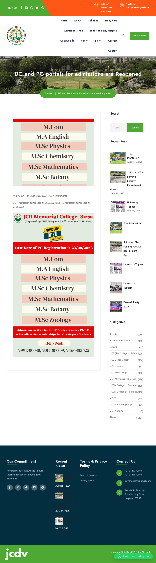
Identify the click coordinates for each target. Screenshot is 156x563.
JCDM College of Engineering (124, 385)
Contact (112, 51)
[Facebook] (21, 8)
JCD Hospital (116, 366)
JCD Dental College (119, 359)
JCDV (113, 398)
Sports (85, 40)
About (77, 20)
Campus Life (67, 40)
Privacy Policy (87, 480)
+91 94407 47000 (133, 470)
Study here (111, 20)
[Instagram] (31, 8)
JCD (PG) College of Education (125, 353)
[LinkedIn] (26, 8)
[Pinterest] (42, 8)
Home (64, 20)
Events (113, 334)
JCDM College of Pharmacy (124, 391)
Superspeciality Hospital (103, 30)
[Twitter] (37, 8)
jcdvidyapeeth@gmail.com (137, 7)
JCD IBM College (118, 372)
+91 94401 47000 (133, 474)
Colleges (93, 20)
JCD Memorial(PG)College (123, 379)
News (98, 40)
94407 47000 (106, 7)
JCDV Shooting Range (121, 404)
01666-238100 (107, 11)
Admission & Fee (73, 30)
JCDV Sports (116, 411)
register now (139, 36)
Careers (112, 40)
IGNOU (113, 347)
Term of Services (88, 475)
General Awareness (120, 340)
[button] (133, 556)
